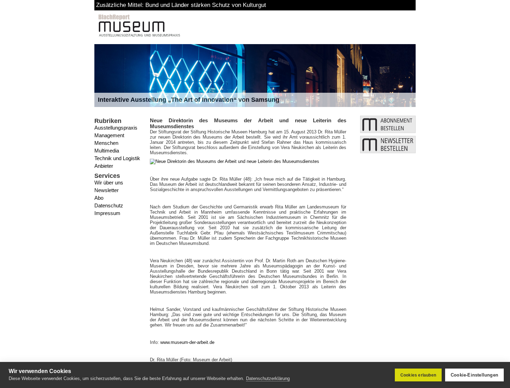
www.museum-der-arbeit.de (187, 342)
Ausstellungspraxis (115, 128)
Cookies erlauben (418, 375)
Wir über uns (108, 182)
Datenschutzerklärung (268, 378)
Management (109, 135)
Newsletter (106, 190)
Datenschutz (108, 205)
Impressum (107, 213)
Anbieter (103, 166)
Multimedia (106, 151)
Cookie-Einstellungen (474, 375)
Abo (98, 198)
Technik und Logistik (117, 158)
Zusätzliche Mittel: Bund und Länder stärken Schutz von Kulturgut (181, 5)
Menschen (106, 143)
